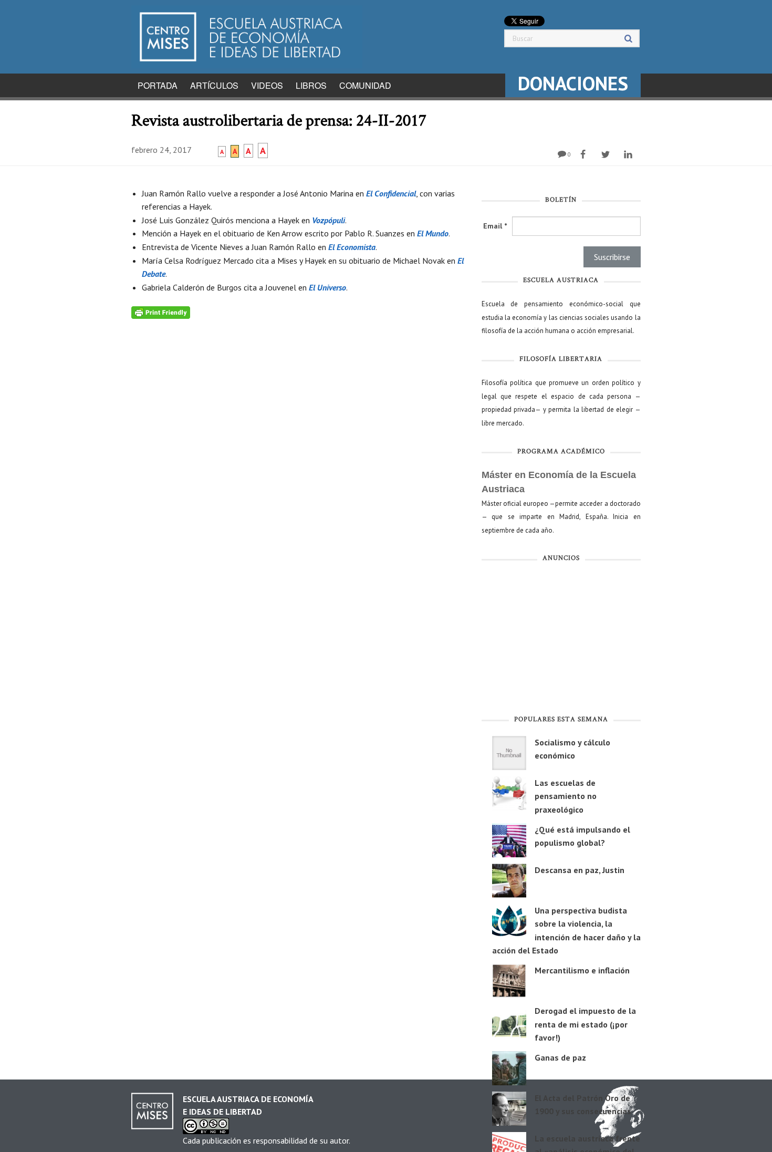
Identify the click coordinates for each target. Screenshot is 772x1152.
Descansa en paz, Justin (579, 870)
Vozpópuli (328, 220)
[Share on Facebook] (584, 154)
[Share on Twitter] (607, 154)
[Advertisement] (561, 641)
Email (495, 226)
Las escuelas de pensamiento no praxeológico (566, 796)
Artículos (214, 85)
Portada (158, 85)
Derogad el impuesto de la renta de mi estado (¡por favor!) (585, 1024)
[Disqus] (298, 450)
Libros (311, 85)
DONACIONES (573, 83)
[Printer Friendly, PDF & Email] (160, 311)
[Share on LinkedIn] (629, 154)
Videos (267, 85)
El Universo (327, 287)
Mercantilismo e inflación (582, 970)
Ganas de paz (560, 1057)
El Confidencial (391, 193)
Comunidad (365, 85)
